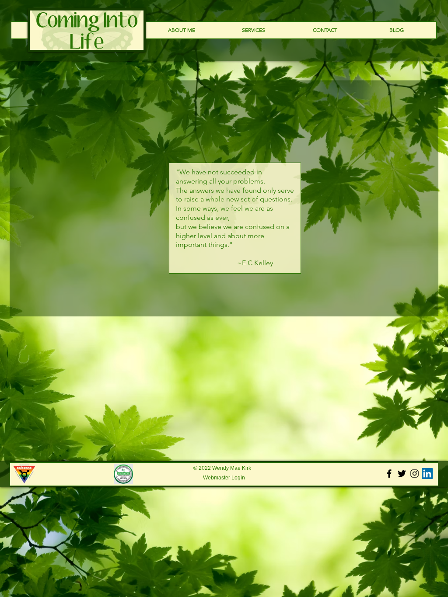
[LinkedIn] (427, 473)
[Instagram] (414, 473)
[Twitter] (401, 473)
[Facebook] (389, 473)
